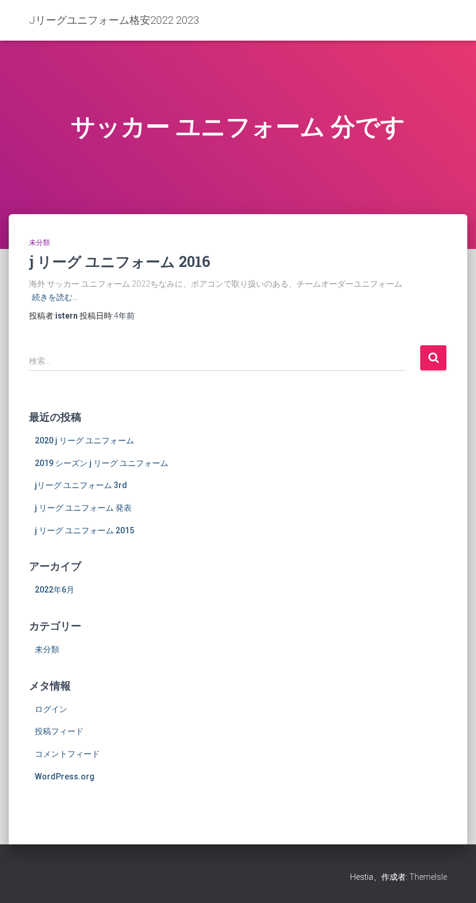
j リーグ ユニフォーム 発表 (83, 507)
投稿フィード (59, 731)
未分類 (39, 243)
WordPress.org (65, 776)
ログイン (51, 709)
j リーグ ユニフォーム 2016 (119, 261)
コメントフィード (67, 753)
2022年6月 (54, 589)
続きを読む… (55, 297)
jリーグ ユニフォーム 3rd (81, 485)
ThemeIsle (428, 877)
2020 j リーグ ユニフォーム (84, 440)
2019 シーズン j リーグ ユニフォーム (101, 463)
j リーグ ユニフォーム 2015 (84, 530)
